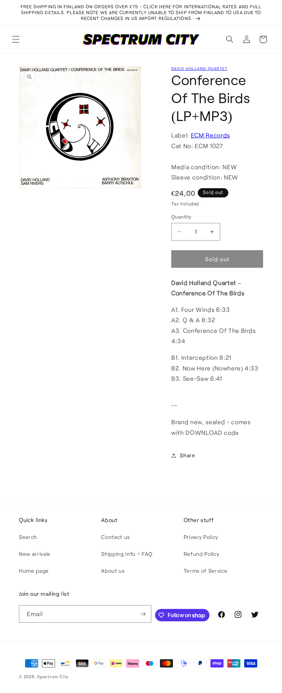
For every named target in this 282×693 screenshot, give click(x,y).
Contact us (115, 537)
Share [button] (187, 455)
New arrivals (34, 554)
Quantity (181, 217)
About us (112, 571)
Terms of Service (206, 571)
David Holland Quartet (199, 68)
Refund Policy (201, 554)
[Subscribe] (142, 614)
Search (28, 537)
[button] (16, 39)
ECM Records (210, 135)
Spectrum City (52, 676)
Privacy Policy (201, 537)
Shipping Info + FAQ (127, 554)
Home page (34, 571)
